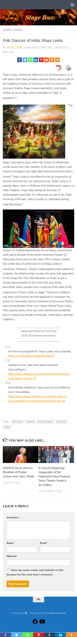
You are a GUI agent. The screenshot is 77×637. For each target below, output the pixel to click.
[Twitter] (25, 59)
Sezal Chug (14, 47)
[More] (57, 59)
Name (11, 542)
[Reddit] (46, 59)
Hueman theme (57, 613)
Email (44, 542)
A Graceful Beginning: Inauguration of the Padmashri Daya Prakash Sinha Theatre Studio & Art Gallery (54, 476)
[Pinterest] (41, 59)
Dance (7, 29)
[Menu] (72, 4)
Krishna (30, 421)
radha (7, 427)
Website (12, 556)
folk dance (18, 421)
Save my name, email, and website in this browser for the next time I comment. (35, 572)
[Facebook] (19, 59)
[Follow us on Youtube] (41, 621)
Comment (13, 517)
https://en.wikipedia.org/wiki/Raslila (29, 355)
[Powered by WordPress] (26, 613)
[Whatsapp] (30, 59)
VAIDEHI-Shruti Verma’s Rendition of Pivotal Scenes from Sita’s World (18, 472)
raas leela (61, 421)
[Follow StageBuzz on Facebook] (35, 621)
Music (18, 29)
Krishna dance (45, 421)
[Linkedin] (35, 59)
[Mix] (52, 59)
